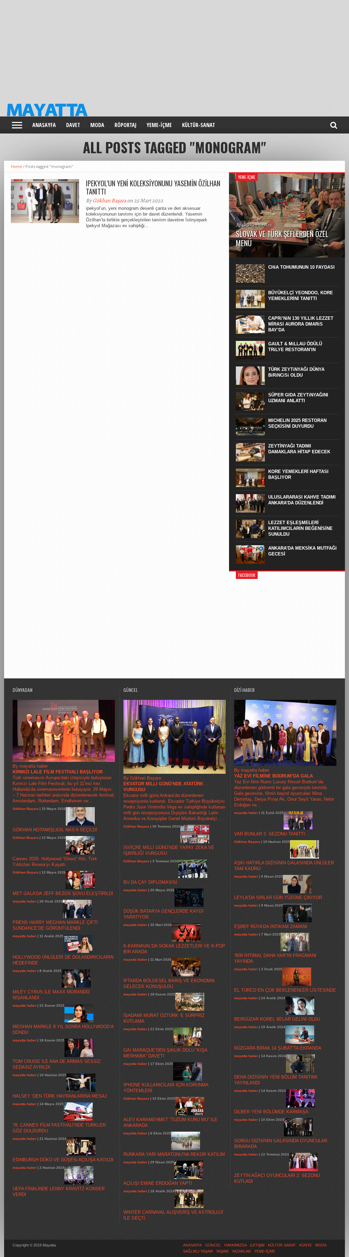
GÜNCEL (213, 1245)
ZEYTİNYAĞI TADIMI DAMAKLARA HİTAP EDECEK (299, 448)
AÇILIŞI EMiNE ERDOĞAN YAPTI (157, 1183)
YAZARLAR (241, 1251)
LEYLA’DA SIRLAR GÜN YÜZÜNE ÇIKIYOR (278, 897)
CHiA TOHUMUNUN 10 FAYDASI (301, 267)
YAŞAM (222, 1251)
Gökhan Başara (109, 200)
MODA (97, 125)
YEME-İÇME (159, 125)
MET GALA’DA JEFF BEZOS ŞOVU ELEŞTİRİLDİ (63, 893)
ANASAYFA (44, 125)
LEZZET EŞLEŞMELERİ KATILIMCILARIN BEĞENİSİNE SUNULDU (300, 528)
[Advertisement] (174, 47)
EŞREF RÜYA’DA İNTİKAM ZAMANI (270, 926)
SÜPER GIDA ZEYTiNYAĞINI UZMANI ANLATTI (298, 397)
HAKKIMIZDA (235, 1245)
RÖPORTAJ (125, 125)
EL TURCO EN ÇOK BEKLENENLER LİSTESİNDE (285, 990)
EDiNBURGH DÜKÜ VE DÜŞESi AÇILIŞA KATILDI (63, 1159)
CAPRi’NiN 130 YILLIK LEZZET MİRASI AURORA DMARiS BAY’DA (300, 324)
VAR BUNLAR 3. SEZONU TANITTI (269, 833)
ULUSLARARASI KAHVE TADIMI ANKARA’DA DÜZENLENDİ (302, 499)
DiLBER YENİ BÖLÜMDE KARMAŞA (271, 1111)
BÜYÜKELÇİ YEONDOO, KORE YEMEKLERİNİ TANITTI (300, 295)
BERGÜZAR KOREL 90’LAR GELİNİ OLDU (277, 1019)
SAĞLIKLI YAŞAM (198, 1251)
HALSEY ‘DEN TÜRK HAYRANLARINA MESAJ (60, 1096)
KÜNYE (305, 1245)
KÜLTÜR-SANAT (198, 125)
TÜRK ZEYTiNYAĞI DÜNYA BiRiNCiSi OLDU (296, 372)
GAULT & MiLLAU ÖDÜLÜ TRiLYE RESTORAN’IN (295, 346)
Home (16, 166)
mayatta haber (24, 901)
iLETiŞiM (257, 1245)
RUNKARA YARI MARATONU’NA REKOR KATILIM (174, 1154)
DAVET (73, 125)
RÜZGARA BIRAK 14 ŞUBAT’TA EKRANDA (277, 1048)
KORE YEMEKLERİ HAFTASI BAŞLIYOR (298, 474)
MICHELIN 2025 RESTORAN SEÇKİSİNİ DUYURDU (297, 423)
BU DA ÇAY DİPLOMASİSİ (150, 882)
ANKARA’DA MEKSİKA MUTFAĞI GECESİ (302, 551)
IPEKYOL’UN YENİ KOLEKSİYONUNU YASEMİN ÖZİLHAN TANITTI (153, 187)
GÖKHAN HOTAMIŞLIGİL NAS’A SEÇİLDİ (55, 829)
